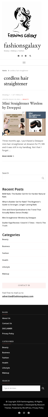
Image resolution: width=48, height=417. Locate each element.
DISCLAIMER (7, 328)
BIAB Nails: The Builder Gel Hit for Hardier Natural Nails (23, 195)
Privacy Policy (8, 333)
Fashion (5, 253)
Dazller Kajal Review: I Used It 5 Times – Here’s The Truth (24, 224)
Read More (7, 156)
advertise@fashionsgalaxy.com (17, 296)
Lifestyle (6, 267)
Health (5, 260)
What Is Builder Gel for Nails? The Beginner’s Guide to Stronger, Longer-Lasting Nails (21, 203)
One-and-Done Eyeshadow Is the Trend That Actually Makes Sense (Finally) (21, 211)
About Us (6, 318)
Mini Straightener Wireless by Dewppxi (19, 217)
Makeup (5, 274)
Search (5, 173)
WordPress (27, 408)
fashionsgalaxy (22, 45)
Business (6, 246)
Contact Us (7, 323)
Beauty (26, 99)
